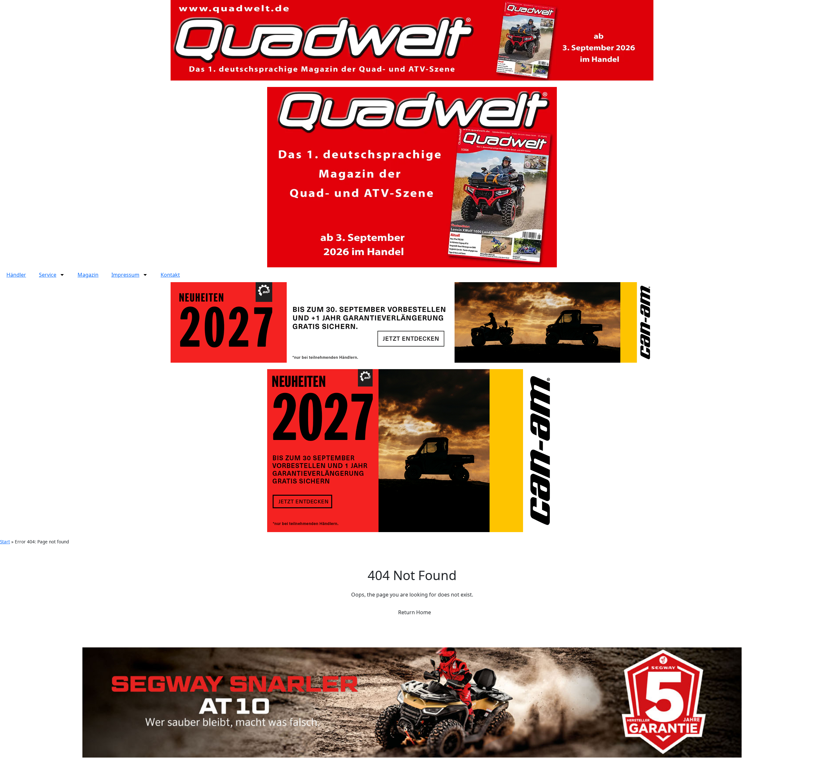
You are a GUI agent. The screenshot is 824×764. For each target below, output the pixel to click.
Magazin (88, 274)
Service (47, 274)
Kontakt (170, 274)
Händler (16, 274)
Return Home (414, 612)
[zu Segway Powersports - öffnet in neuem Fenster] (412, 702)
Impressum (125, 274)
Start (5, 542)
